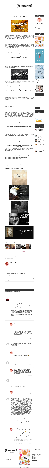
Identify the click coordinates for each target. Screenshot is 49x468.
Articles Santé (33, 456)
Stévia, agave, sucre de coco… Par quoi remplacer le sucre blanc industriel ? (41, 145)
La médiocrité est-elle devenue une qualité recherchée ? (28, 250)
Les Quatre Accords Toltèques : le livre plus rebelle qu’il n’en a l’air (12, 250)
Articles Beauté (34, 457)
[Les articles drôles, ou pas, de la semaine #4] (36, 136)
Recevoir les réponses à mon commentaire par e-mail (12, 287)
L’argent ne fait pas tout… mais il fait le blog (41, 140)
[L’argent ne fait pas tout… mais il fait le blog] (36, 140)
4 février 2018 (39, 142)
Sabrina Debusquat (13, 262)
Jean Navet (13, 364)
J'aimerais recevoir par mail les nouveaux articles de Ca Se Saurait (13, 291)
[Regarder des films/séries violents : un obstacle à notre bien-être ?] (36, 151)
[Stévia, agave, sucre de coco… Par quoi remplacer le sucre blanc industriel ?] (36, 144)
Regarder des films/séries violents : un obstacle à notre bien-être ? (41, 151)
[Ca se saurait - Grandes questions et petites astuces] (24, 6)
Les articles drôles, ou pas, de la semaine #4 (41, 136)
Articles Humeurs (34, 458)
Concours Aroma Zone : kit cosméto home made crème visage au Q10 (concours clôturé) (40, 130)
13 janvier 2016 (40, 153)
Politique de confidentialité (8, 459)
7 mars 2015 (39, 147)
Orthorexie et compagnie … (7, 249)
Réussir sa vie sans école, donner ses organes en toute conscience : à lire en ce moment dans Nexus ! (23, 250)
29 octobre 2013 (40, 137)
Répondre (30, 318)
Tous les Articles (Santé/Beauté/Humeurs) (38, 102)
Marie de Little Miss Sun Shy (16, 386)
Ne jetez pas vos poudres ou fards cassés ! (18, 249)
